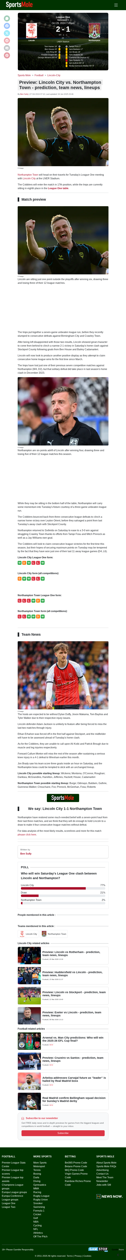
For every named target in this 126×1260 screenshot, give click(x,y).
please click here (27, 834)
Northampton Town (28, 174)
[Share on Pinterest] (7, 55)
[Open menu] (116, 5)
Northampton (94, 40)
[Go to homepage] (19, 4)
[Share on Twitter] (7, 33)
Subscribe (63, 1133)
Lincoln (31, 40)
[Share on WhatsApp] (7, 18)
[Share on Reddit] (7, 41)
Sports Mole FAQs (106, 1166)
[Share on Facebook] (7, 26)
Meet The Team (104, 1177)
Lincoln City (29, 178)
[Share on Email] (7, 48)
